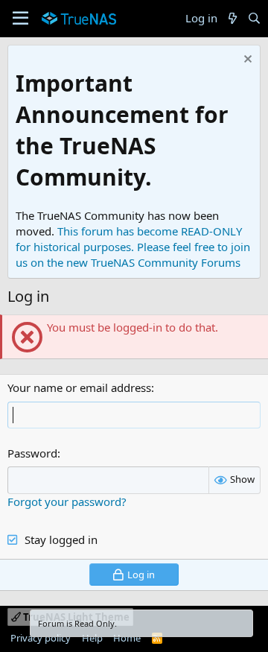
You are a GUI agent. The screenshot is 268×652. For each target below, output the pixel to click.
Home (127, 638)
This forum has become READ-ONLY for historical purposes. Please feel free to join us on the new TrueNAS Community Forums (133, 247)
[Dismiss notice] (246, 61)
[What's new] (232, 18)
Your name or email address (79, 387)
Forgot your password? (67, 501)
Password (32, 453)
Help (92, 638)
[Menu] (20, 18)
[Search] (254, 18)
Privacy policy (40, 638)
